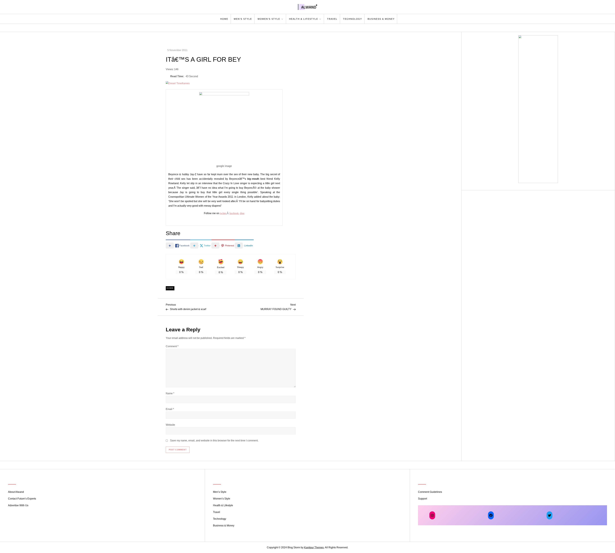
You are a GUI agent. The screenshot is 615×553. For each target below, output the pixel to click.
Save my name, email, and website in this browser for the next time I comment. (214, 440)
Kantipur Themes (314, 547)
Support (422, 498)
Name (170, 393)
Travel (332, 19)
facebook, (234, 213)
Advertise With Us (18, 505)
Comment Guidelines (430, 492)
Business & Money (381, 19)
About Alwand (16, 492)
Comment (172, 346)
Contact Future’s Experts (22, 498)
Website (170, 424)
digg (242, 213)
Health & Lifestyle (303, 19)
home (224, 19)
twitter (223, 213)
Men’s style (243, 19)
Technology (352, 19)
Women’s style (269, 19)
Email (170, 409)
